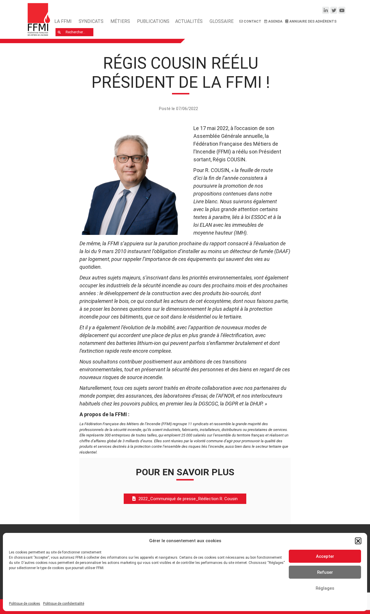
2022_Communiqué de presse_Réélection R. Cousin (188, 498)
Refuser (325, 572)
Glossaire (222, 21)
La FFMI (63, 21)
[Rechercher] (59, 32)
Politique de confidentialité (63, 604)
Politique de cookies (24, 604)
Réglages (325, 588)
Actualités (189, 21)
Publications (153, 21)
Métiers (120, 21)
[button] (358, 541)
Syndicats (91, 21)
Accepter (325, 556)
